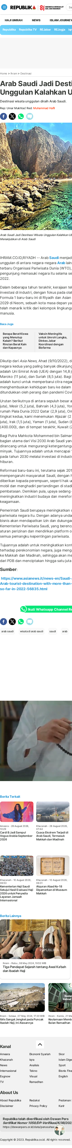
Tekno (33, 1070)
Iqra (31, 1059)
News (36, 20)
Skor (61, 1054)
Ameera (5, 1054)
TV (2, 1082)
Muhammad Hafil (44, 108)
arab (64, 631)
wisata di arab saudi (31, 631)
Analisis (34, 1065)
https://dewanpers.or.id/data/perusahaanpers (32, 1127)
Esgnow (5, 1076)
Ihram (14, 73)
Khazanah (6, 1059)
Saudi (54, 258)
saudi (52, 631)
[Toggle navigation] (4, 7)
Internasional (8, 1070)
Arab (61, 263)
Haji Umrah (14, 20)
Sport (62, 1065)
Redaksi (34, 1100)
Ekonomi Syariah (39, 1054)
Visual (33, 1076)
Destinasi (25, 73)
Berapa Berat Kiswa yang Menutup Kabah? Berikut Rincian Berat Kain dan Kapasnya (15, 340)
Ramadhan (36, 1082)
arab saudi (7, 631)
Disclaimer (6, 1106)
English (63, 1076)
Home (3, 73)
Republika (9, 29)
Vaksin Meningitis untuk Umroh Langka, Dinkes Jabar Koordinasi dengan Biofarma (53, 340)
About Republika (10, 1100)
